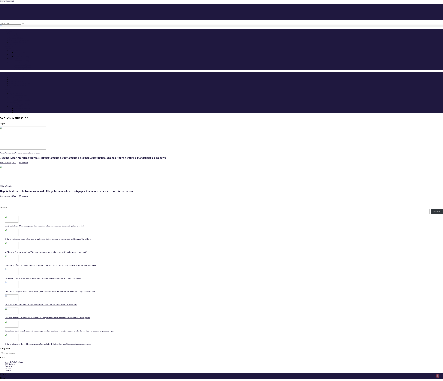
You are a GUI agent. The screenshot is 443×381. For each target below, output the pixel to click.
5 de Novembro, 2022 (8, 163)
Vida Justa (8, 366)
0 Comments (23, 163)
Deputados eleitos (20, 52)
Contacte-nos (9, 7)
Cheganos (9, 374)
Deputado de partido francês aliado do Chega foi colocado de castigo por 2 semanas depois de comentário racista (66, 191)
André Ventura (14, 36)
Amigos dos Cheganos (17, 42)
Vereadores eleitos (20, 69)
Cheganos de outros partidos (19, 40)
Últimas (7, 30)
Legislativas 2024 (15, 54)
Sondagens (9, 46)
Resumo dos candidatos (22, 67)
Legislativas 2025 (15, 50)
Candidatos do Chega (22, 57)
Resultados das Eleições (22, 65)
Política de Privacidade (13, 5)
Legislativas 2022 (15, 59)
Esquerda (8, 370)
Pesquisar (3, 208)
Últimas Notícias (6, 186)
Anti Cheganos (10, 44)
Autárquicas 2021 (15, 63)
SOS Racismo (10, 364)
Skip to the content (7, 1)
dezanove (8, 368)
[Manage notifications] (437, 376)
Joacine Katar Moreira (31, 153)
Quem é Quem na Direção (18, 34)
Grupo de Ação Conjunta (14, 362)
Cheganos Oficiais (16, 38)
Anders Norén (13, 378)
